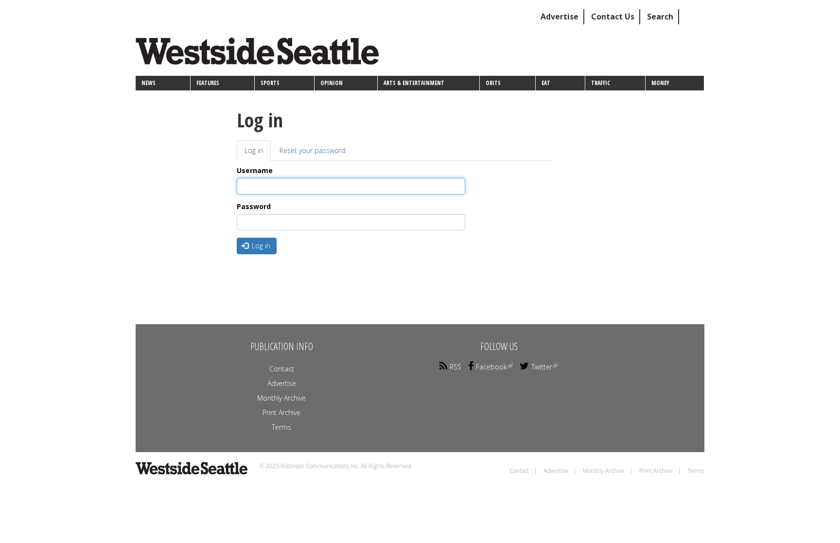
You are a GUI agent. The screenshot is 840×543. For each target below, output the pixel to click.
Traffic (600, 83)
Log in (258, 153)
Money (660, 83)
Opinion (331, 83)
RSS (455, 366)
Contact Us (612, 16)
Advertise (559, 16)
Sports (270, 83)
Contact (281, 368)
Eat (546, 83)
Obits (493, 83)
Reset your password (313, 150)
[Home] (261, 54)
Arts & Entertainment (414, 83)
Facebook (491, 366)
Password (254, 206)
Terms (281, 427)
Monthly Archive (281, 398)
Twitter (541, 366)
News (148, 83)
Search (660, 16)
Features (207, 83)
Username (255, 170)
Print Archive (281, 412)
